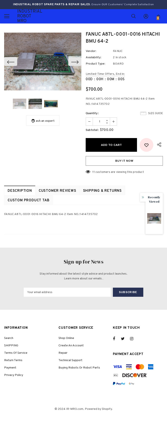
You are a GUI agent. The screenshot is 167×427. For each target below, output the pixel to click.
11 (93, 172)
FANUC (118, 51)
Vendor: (91, 51)
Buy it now (124, 161)
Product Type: (95, 64)
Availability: (94, 57)
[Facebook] (117, 339)
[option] (42, 61)
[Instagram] (134, 339)
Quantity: (92, 113)
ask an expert (45, 121)
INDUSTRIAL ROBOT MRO (22, 16)
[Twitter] (125, 339)
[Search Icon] (133, 16)
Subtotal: (92, 130)
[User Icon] (146, 16)
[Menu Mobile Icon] (6, 16)
